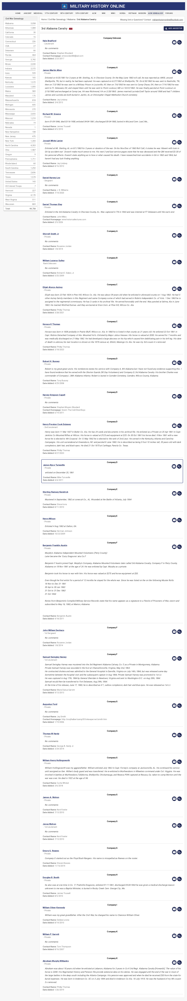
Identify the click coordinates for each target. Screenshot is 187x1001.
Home (44, 19)
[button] (91, 40)
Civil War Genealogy (57, 19)
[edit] (179, 42)
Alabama (71, 19)
